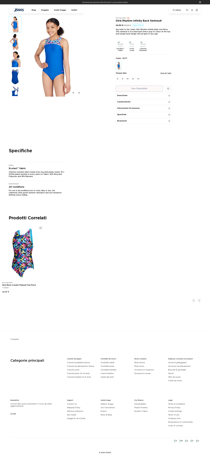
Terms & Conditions (176, 404)
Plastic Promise (140, 408)
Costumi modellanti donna (78, 362)
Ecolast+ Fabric (141, 411)
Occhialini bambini (108, 370)
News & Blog (106, 415)
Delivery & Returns (75, 411)
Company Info (174, 418)
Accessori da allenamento (179, 366)
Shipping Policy (73, 408)
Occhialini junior (107, 366)
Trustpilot (14, 339)
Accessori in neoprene (144, 370)
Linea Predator (107, 373)
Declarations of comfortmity (180, 422)
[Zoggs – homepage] (18, 10)
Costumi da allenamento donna (80, 366)
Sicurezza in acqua (142, 373)
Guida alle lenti (107, 377)
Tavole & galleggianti (177, 362)
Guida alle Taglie (165, 73)
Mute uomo (139, 366)
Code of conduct (175, 426)
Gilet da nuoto (174, 377)
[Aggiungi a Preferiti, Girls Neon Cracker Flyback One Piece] (41, 228)
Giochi (171, 373)
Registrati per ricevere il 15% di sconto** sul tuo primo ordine (105, 2)
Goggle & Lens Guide (76, 418)
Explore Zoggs (107, 404)
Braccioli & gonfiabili (177, 370)
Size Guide (71, 415)
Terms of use (173, 415)
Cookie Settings (175, 411)
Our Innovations (108, 408)
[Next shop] (199, 300)
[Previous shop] (194, 300)
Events (104, 411)
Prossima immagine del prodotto (79, 93)
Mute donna (139, 362)
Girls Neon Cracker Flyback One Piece (19, 285)
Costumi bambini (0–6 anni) (79, 377)
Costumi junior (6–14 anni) (78, 373)
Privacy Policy (174, 408)
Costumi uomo (73, 370)
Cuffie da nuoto (175, 381)
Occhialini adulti (107, 362)
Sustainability (140, 404)
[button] (200, 2)
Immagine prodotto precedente (73, 93)
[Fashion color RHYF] (119, 66)
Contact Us (72, 404)
